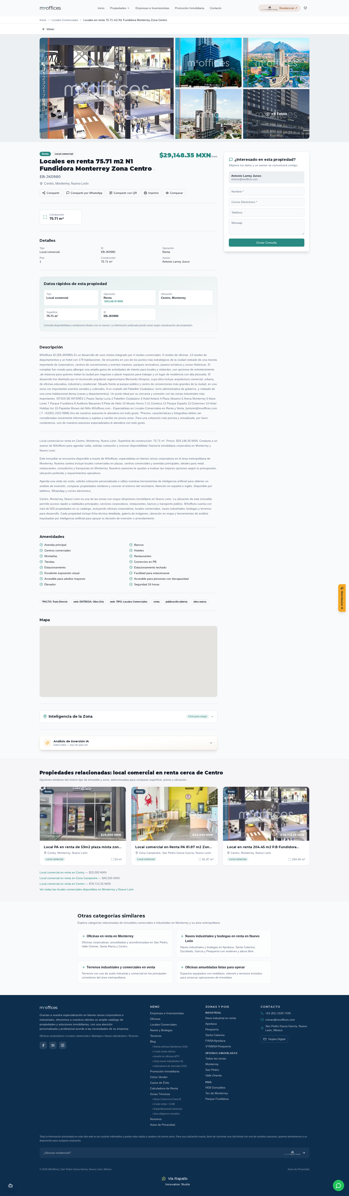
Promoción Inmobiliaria (189, 8)
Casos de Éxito (159, 1082)
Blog (153, 1041)
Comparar (176, 193)
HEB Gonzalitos (215, 1087)
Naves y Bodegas (161, 1030)
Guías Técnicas (160, 1094)
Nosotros (156, 1119)
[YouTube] (53, 1045)
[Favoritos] (305, 8)
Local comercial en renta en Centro (62, 883)
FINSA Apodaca (215, 1040)
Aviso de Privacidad (162, 1124)
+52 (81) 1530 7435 (278, 1013)
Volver (50, 29)
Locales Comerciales (65, 20)
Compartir (53, 193)
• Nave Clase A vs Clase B (166, 1099)
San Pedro (212, 1069)
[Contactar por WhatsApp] (338, 1185)
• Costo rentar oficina (163, 1051)
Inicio (101, 8)
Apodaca (211, 1023)
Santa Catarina (215, 1035)
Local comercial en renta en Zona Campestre (69, 878)
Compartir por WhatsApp (86, 193)
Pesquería (212, 1029)
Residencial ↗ (288, 8)
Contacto (215, 8)
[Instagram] (62, 1045)
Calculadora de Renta (164, 1088)
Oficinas (155, 1018)
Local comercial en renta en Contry (62, 872)
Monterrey (212, 1064)
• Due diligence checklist (165, 1113)
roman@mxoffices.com (280, 1019)
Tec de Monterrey (216, 1093)
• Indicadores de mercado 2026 (169, 1066)
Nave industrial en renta (220, 1018)
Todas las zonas (215, 1058)
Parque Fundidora (217, 1098)
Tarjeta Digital (276, 1039)
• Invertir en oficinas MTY (166, 1056)
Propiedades (118, 8)
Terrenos (155, 1035)
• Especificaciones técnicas (167, 1109)
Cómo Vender (159, 1077)
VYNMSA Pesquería (218, 1046)
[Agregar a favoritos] (120, 792)
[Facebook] (43, 1045)
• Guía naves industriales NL (168, 1061)
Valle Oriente (213, 1075)
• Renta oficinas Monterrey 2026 (170, 1046)
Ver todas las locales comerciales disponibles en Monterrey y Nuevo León (87, 889)
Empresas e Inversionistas (152, 8)
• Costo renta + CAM (163, 1104)
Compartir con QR (125, 193)
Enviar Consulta (266, 242)
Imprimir (153, 193)
